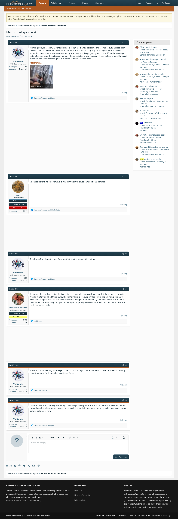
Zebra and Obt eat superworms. (154, 147)
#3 (126, 254)
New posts (11, 8)
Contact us (132, 515)
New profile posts (82, 495)
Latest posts (145, 42)
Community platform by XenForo (28, 516)
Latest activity (80, 500)
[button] (64, 3)
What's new (56, 3)
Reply (124, 92)
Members (99, 3)
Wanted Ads (145, 167)
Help (165, 515)
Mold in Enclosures (148, 86)
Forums (42, 3)
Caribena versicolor (151, 159)
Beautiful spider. (147, 98)
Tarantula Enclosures (149, 94)
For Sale (143, 130)
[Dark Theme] (157, 3)
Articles (72, 3)
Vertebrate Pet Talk (148, 142)
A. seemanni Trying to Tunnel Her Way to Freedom (153, 60)
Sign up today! (39, 19)
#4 (126, 289)
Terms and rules (144, 515)
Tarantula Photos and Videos (152, 69)
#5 (126, 365)
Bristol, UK (23, 69)
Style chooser (99, 515)
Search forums (24, 8)
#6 (126, 400)
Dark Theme (110, 515)
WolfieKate (13, 36)
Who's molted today (149, 47)
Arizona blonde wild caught (152, 74)
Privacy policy (157, 515)
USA (25, 322)
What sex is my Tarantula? (151, 82)
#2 (126, 176)
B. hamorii (144, 110)
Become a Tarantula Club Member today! (24, 500)
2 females (146, 122)
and (44, 98)
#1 (126, 42)
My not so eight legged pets (152, 134)
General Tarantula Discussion (152, 55)
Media (85, 3)
